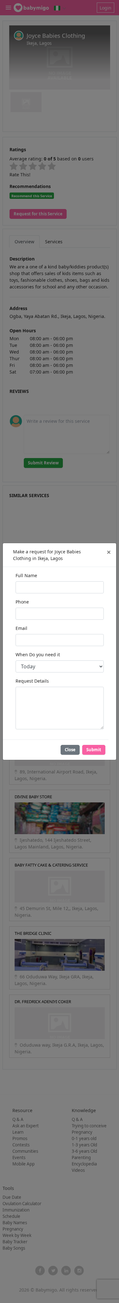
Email (21, 628)
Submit (93, 750)
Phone (22, 602)
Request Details (32, 681)
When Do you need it (38, 655)
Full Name (26, 575)
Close (70, 750)
